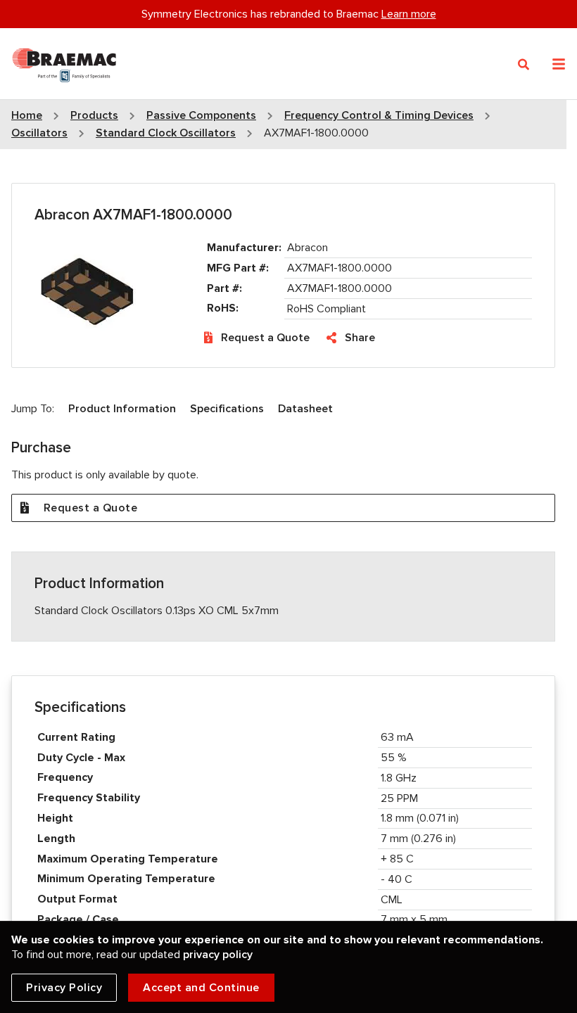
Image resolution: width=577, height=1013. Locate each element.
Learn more (408, 14)
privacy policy (218, 954)
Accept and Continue (201, 987)
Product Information (122, 408)
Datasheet (305, 408)
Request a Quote (265, 337)
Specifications (227, 408)
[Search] (524, 65)
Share (360, 337)
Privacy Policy (64, 987)
